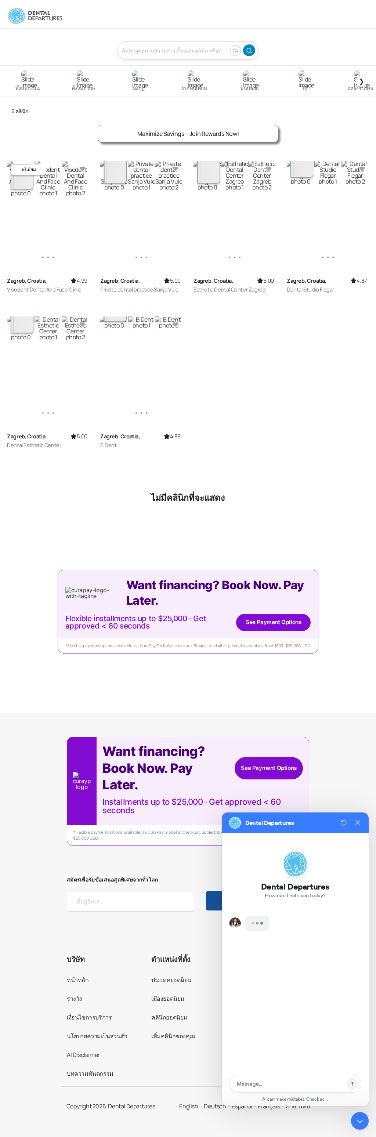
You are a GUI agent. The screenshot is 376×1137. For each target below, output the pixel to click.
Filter (235, 50)
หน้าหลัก (78, 980)
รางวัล (75, 999)
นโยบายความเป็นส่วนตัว (97, 1036)
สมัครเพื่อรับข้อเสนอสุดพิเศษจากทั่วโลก (112, 879)
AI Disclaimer (83, 1055)
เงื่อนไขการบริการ (89, 1017)
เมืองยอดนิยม (167, 999)
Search (249, 50)
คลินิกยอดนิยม (169, 1017)
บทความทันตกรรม (90, 1073)
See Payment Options (273, 622)
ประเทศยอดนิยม (171, 980)
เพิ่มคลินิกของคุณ (173, 1036)
